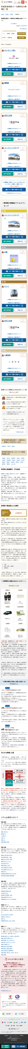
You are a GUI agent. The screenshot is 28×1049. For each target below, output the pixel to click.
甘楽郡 (3, 460)
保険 (14, 1025)
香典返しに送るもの (5, 916)
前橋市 (8, 464)
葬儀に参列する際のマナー (7, 938)
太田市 (8, 446)
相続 (8, 1025)
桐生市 (13, 460)
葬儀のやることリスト (6, 861)
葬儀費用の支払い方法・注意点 (8, 920)
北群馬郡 (9, 460)
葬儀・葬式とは (4, 831)
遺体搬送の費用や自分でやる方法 (8, 873)
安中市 (8, 458)
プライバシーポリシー (14, 1035)
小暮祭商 (7, 355)
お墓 (17, 1022)
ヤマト (2, 24)
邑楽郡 (22, 458)
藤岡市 (3, 464)
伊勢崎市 (4, 446)
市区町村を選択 (21, 33)
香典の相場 (3, 954)
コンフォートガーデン (17, 22)
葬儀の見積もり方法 (5, 865)
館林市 (13, 446)
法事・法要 (23, 1022)
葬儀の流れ (3, 871)
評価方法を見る (20, 431)
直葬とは (3, 840)
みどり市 (13, 464)
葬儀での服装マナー (5, 944)
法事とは (3, 918)
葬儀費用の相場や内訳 (6, 891)
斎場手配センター (15, 1028)
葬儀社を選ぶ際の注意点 (6, 855)
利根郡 (12, 462)
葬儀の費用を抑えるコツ (6, 897)
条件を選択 (21, 37)
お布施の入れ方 (4, 893)
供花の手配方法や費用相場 (7, 950)
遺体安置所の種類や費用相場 (7, 875)
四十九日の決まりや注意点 (7, 914)
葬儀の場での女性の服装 (6, 946)
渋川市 (22, 460)
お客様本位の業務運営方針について (14, 1038)
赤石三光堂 (8, 115)
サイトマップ (16, 1037)
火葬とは (3, 838)
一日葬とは (3, 835)
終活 (5, 1022)
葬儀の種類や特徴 (5, 842)
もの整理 (20, 1025)
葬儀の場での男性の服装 (6, 948)
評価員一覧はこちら (6, 990)
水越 (24, 22)
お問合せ (10, 1037)
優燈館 (6, 83)
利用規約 (21, 1035)
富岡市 (17, 462)
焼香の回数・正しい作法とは (7, 940)
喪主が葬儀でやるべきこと (7, 869)
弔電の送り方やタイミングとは (8, 942)
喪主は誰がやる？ (5, 863)
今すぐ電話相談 (21, 1046)
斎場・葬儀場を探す (23, 28)
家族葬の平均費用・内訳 (6, 895)
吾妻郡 (3, 458)
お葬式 (10, 1022)
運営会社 (6, 1035)
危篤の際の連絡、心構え (6, 857)
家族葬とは (3, 833)
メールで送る (21, 1013)
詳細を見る (20, 74)
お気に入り (23, 51)
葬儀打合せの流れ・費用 (6, 859)
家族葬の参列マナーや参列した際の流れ (10, 936)
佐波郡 (18, 460)
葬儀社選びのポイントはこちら (14, 193)
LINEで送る (8, 1013)
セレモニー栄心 (10, 50)
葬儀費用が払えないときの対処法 (8, 899)
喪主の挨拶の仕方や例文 (6, 867)
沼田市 (21, 462)
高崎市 (3, 462)
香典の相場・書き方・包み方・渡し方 (9, 952)
